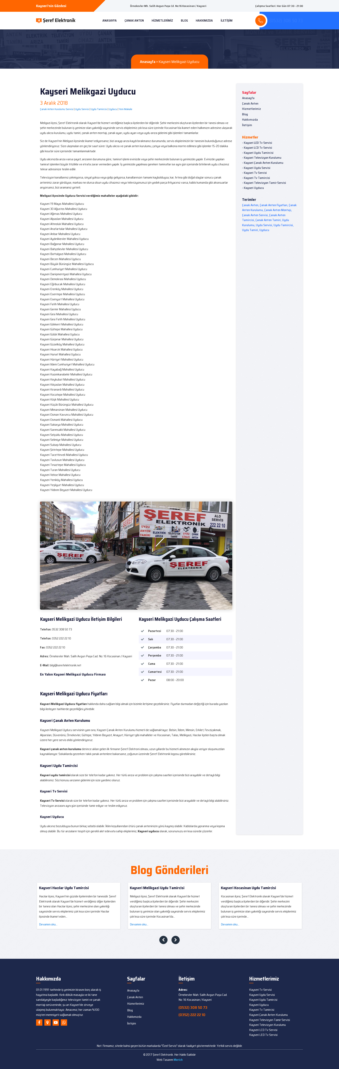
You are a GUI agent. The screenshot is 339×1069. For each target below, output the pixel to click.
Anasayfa (109, 20)
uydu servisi (264, 225)
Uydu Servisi (82, 109)
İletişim (226, 20)
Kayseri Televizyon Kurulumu (267, 1024)
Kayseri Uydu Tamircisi (263, 999)
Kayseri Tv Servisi (260, 989)
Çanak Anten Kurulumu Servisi (56, 109)
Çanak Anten (134, 20)
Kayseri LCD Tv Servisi (263, 1029)
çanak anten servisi (255, 215)
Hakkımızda (204, 20)
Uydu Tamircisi (99, 109)
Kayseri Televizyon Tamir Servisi (269, 1019)
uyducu (264, 230)
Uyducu (113, 109)
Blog (184, 20)
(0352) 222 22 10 (192, 1015)
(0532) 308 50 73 (193, 1007)
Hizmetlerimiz (162, 20)
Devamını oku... (91, 924)
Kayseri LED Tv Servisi (263, 1034)
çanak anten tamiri (268, 220)
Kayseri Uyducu (259, 1004)
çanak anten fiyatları (273, 205)
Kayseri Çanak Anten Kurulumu (268, 1014)
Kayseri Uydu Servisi (262, 994)
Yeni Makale (125, 109)
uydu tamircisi (283, 225)
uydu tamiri (250, 230)
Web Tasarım (170, 1059)
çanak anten (250, 205)
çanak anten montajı (277, 210)
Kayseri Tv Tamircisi (261, 1009)
